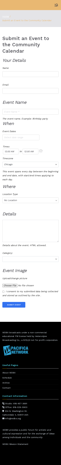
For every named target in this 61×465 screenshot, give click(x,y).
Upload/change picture (14, 278)
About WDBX (9, 372)
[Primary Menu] (56, 5)
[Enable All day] (41, 151)
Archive (6, 383)
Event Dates (9, 131)
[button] (41, 151)
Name (5, 68)
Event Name (14, 102)
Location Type (10, 194)
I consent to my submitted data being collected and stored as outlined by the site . (30, 293)
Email (5, 84)
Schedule (7, 378)
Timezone (7, 158)
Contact (6, 388)
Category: (7, 253)
